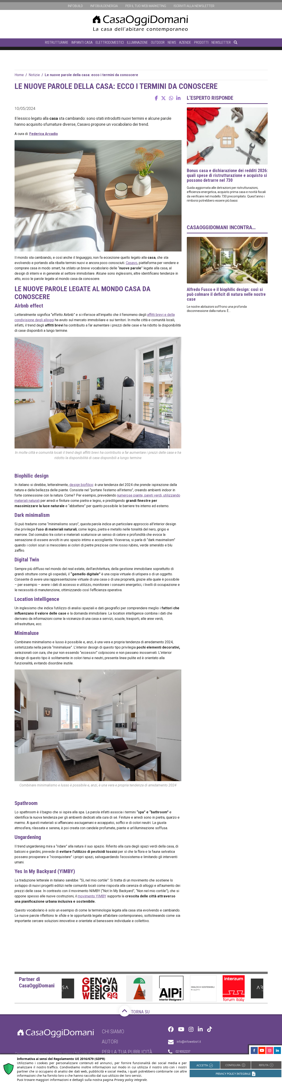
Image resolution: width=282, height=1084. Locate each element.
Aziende (185, 42)
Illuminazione (137, 42)
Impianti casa (82, 42)
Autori (110, 1042)
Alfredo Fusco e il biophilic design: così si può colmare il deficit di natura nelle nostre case (226, 294)
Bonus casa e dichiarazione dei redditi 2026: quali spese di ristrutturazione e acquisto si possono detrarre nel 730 (227, 175)
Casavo (131, 263)
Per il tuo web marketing (145, 6)
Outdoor (158, 42)
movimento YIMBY (92, 896)
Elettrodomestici (110, 42)
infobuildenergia (104, 6)
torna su (140, 1012)
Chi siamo (113, 1031)
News (172, 42)
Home (19, 75)
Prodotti (201, 42)
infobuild (75, 6)
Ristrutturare (56, 42)
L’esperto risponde (210, 98)
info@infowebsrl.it (189, 1042)
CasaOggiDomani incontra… (221, 227)
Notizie (34, 75)
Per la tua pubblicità (127, 1052)
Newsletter (221, 42)
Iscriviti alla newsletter (194, 6)
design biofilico (81, 485)
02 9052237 (183, 1052)
